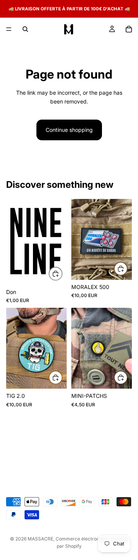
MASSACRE (40, 539)
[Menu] (9, 29)
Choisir (127, 377)
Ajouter (127, 268)
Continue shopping (69, 129)
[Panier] (128, 29)
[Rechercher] (25, 29)
